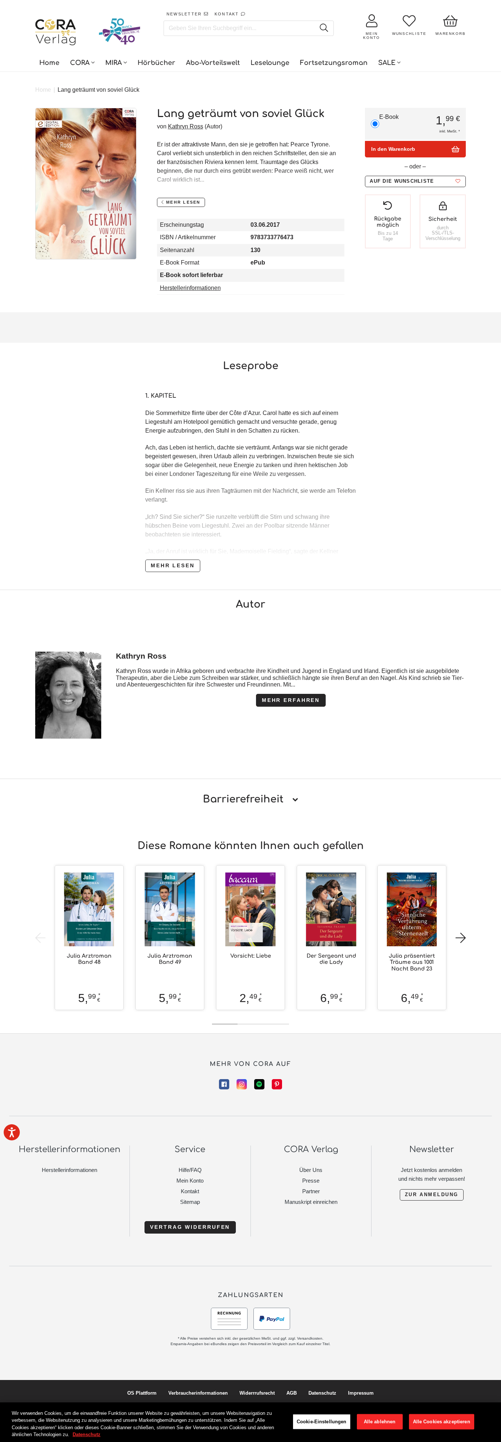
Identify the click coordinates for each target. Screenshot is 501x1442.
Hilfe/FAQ (190, 1170)
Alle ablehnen (380, 1421)
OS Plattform (142, 1393)
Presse (310, 1180)
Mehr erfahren (291, 700)
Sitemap (190, 1202)
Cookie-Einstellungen (322, 1421)
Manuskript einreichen (311, 1202)
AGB (291, 1393)
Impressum (361, 1393)
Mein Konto (190, 1180)
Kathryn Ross (185, 126)
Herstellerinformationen (190, 288)
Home (43, 90)
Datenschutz (322, 1393)
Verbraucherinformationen (198, 1393)
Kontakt (190, 1191)
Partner (311, 1191)
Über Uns (310, 1170)
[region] (250, 1422)
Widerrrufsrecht (257, 1393)
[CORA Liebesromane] (55, 33)
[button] (415, 181)
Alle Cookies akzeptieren (441, 1421)
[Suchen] (323, 28)
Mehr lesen (173, 565)
